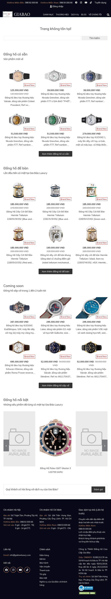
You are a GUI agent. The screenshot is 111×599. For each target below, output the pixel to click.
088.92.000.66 (26, 522)
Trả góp (43, 574)
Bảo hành (44, 563)
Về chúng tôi (95, 14)
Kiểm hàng (44, 555)
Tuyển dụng (100, 2)
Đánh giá (98, 489)
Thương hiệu (62, 14)
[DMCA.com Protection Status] (87, 592)
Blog (83, 14)
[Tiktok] (91, 2)
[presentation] (6, 445)
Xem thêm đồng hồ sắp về (55, 385)
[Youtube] (86, 2)
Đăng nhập (57, 6)
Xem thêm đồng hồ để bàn (55, 271)
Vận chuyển (45, 566)
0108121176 (98, 557)
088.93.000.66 (63, 525)
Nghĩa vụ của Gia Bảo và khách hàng (53, 583)
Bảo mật (43, 578)
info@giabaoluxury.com (20, 555)
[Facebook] (76, 2)
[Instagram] (81, 2)
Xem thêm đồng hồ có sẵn (55, 153)
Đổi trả (42, 559)
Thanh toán (45, 570)
